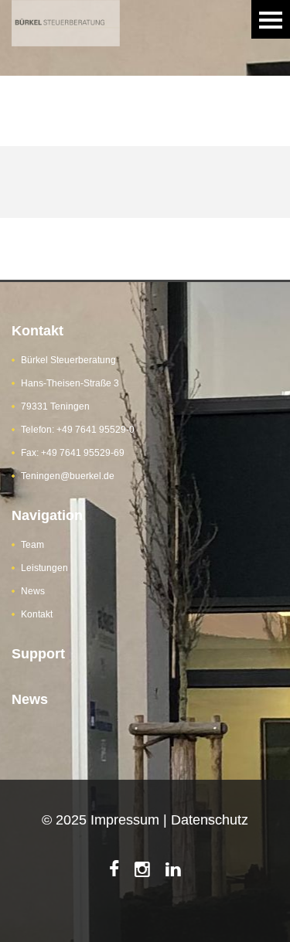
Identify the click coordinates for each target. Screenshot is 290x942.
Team (32, 544)
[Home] (66, 9)
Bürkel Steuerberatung (68, 360)
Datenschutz (209, 820)
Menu (270, 19)
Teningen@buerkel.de (67, 476)
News (33, 591)
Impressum (124, 820)
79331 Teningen (55, 406)
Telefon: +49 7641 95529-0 (78, 429)
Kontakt (37, 614)
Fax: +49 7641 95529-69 (73, 452)
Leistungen (44, 568)
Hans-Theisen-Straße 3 (70, 383)
